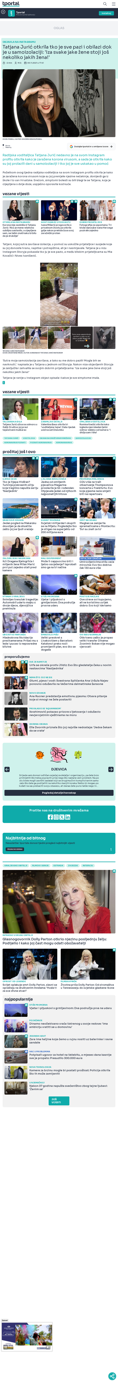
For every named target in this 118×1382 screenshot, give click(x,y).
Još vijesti (56, 1101)
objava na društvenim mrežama (55, 438)
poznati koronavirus (41, 443)
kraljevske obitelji (15, 865)
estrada (58, 865)
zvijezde (73, 865)
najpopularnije (18, 999)
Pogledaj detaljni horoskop (59, 792)
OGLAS (59, 28)
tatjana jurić (11, 438)
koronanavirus (64, 443)
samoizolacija (83, 438)
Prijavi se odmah (14, 849)
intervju (88, 865)
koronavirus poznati (15, 443)
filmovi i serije (40, 865)
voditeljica (29, 438)
